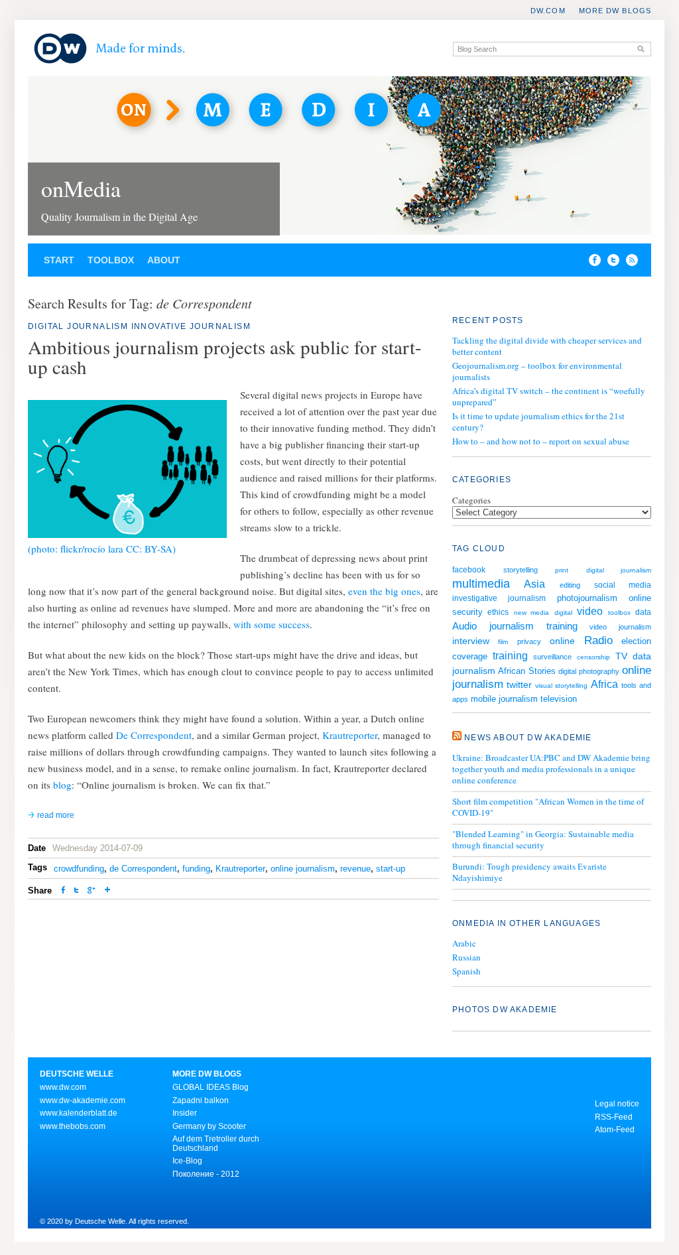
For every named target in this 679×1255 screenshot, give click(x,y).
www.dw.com (63, 1087)
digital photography (588, 671)
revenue (355, 869)
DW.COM (548, 11)
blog (62, 784)
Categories (471, 500)
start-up (390, 869)
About (163, 260)
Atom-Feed (615, 1129)
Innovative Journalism (191, 326)
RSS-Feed (614, 1117)
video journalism (620, 627)
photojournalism (587, 598)
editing (570, 585)
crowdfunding (79, 869)
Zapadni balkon (200, 1100)
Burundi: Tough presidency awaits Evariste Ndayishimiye (529, 872)
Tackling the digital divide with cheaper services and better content (547, 346)
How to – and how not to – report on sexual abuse (540, 441)
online (562, 640)
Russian (466, 957)
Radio (598, 640)
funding (196, 869)
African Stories (526, 671)
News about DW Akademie (527, 737)
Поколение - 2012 (205, 1174)
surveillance (552, 657)
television (558, 699)
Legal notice (617, 1103)
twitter (519, 685)
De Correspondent (154, 735)
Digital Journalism (78, 326)
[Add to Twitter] (76, 891)
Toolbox (111, 260)
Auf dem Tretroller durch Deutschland (215, 1143)
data (643, 612)
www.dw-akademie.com (82, 1100)
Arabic (464, 943)
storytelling (520, 570)
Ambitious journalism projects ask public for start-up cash (225, 356)
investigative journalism (499, 598)
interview (470, 640)
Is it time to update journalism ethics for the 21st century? (538, 421)
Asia (534, 584)
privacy (529, 641)
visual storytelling (561, 685)
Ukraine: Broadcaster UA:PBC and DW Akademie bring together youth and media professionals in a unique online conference (551, 769)
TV (621, 656)
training (510, 655)
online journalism (303, 869)
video (590, 611)
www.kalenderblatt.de (78, 1113)
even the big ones (384, 591)
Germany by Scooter (209, 1126)
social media (622, 584)
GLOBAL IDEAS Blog (210, 1087)
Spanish (466, 971)
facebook (468, 569)
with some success (271, 624)
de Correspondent (143, 869)
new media (531, 612)
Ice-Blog (187, 1160)
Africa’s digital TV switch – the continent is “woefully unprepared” (548, 396)
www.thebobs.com (72, 1126)
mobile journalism (504, 699)
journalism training (533, 626)
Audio (464, 625)
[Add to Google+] (91, 891)
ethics (498, 612)
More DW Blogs (615, 11)
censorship (593, 657)
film (503, 641)
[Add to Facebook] (591, 262)
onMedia (81, 188)
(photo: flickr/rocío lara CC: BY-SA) (102, 548)
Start (59, 260)
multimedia (481, 583)
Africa (604, 684)
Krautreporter (349, 735)
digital (563, 612)
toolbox (619, 612)
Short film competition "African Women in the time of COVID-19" (548, 807)
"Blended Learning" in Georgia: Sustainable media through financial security (543, 839)
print (561, 570)
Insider (184, 1113)
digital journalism (619, 570)
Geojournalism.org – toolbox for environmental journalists (537, 371)
